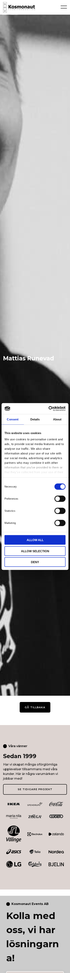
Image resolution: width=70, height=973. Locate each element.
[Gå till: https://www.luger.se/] (56, 816)
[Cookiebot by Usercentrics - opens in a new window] (49, 408)
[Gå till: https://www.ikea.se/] (13, 804)
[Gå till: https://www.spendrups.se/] (34, 804)
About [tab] (57, 419)
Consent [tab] (12, 419)
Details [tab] (35, 419)
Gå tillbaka (35, 707)
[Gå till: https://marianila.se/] (13, 816)
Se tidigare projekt (35, 789)
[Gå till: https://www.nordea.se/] (56, 851)
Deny (35, 562)
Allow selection (35, 551)
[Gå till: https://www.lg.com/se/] (13, 864)
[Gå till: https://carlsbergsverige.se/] (34, 864)
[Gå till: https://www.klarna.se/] (13, 851)
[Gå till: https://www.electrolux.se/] (34, 834)
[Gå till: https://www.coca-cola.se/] (56, 804)
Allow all (35, 540)
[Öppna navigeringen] (64, 7)
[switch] (60, 498)
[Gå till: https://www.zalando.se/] (56, 834)
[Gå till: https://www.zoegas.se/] (34, 816)
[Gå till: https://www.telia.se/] (34, 852)
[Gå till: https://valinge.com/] (13, 834)
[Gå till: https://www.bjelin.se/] (56, 864)
